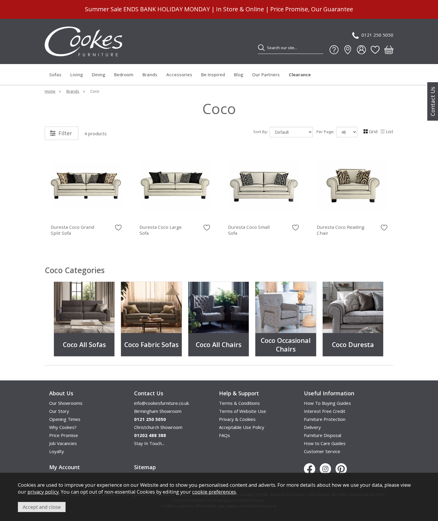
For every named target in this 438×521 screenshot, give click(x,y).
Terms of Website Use (242, 411)
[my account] (361, 49)
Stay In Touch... (149, 443)
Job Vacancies (63, 443)
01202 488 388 (150, 435)
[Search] (261, 47)
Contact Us (433, 101)
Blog (238, 74)
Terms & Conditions (239, 403)
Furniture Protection (324, 419)
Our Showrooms (66, 403)
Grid (373, 131)
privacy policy (43, 491)
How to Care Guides (325, 443)
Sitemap (145, 467)
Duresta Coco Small (249, 230)
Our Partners (266, 74)
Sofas (55, 74)
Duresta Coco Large (160, 230)
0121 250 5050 (377, 35)
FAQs (224, 435)
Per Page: (326, 131)
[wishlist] (375, 49)
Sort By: (261, 131)
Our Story (59, 411)
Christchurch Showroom (158, 427)
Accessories (179, 74)
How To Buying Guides (327, 403)
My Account (64, 467)
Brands (149, 74)
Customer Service (322, 451)
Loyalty (56, 451)
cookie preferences (214, 491)
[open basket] (388, 49)
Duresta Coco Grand (72, 230)
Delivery (312, 427)
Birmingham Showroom (157, 411)
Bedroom (123, 74)
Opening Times (64, 419)
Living (76, 74)
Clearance (300, 74)
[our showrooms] (347, 49)
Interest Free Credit (324, 411)
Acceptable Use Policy (241, 427)
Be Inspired (213, 74)
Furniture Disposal (322, 435)
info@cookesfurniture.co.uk (161, 403)
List (389, 131)
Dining (98, 74)
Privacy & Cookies (237, 419)
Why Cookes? (63, 427)
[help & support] (334, 49)
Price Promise (63, 435)
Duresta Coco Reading (340, 230)
